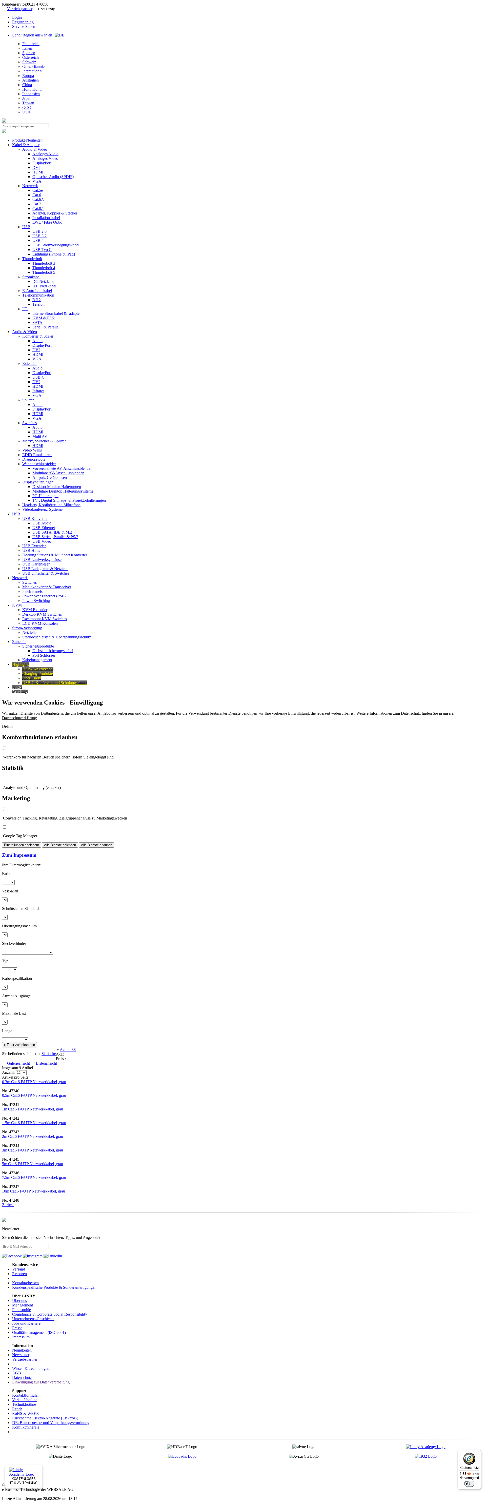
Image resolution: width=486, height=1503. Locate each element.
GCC (26, 107)
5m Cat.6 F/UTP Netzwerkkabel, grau (32, 1164)
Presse (17, 1328)
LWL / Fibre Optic (47, 222)
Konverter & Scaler (37, 336)
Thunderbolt (32, 259)
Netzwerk (30, 186)
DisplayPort (41, 163)
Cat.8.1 (38, 208)
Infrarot (38, 391)
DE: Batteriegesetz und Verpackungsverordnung (50, 1422)
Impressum (21, 1337)
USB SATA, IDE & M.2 (52, 532)
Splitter (28, 400)
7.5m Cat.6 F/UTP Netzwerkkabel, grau (34, 1177)
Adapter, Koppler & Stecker (54, 213)
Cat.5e (37, 190)
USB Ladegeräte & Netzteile (45, 569)
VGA (37, 181)
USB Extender (34, 546)
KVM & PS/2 (43, 318)
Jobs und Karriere (26, 1323)
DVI (36, 167)
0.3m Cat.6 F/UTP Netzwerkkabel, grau (34, 1082)
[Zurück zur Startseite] (4, 121)
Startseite (49, 1053)
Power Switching (36, 600)
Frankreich (30, 44)
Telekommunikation (38, 295)
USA (26, 112)
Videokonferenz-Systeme (42, 509)
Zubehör (19, 641)
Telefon (38, 304)
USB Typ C (42, 249)
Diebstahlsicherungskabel (52, 651)
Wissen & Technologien (31, 1368)
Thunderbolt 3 (43, 263)
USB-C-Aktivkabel (37, 669)
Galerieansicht (18, 1063)
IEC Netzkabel (44, 286)
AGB (16, 1373)
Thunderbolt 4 (43, 268)
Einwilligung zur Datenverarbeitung (41, 1382)
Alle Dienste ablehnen (60, 845)
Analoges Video (45, 158)
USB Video (41, 541)
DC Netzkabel (43, 281)
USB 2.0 (39, 231)
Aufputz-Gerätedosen (49, 477)
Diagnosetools (33, 459)
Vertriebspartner (19, 9)
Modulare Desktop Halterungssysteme (62, 491)
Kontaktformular (25, 1395)
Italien (27, 48)
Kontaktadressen (25, 1283)
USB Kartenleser (36, 564)
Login (17, 17)
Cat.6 (36, 195)
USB (26, 227)
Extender (29, 363)
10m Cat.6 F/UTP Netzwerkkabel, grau (33, 1191)
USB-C (38, 377)
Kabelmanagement (37, 660)
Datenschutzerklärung (19, 718)
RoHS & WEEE (25, 1413)
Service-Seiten (23, 26)
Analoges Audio (45, 154)
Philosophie (21, 1309)
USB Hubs (31, 550)
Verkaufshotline (24, 1400)
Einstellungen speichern (21, 845)
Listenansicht (46, 1063)
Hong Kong (32, 89)
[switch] (469, 1484)
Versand (18, 1269)
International (32, 71)
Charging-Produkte (37, 673)
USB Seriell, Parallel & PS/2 (55, 537)
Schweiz (29, 62)
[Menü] (478, 1453)
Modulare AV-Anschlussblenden (58, 473)
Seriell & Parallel (45, 327)
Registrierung (23, 22)
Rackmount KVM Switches (44, 619)
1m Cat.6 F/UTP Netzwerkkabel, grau (32, 1109)
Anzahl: (9, 1072)
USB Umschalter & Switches (45, 573)
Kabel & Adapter (25, 145)
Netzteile (29, 632)
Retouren (19, 1274)
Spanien (28, 53)
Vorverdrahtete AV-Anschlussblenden (62, 468)
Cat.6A (38, 199)
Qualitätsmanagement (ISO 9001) (39, 1332)
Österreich (30, 57)
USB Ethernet (43, 527)
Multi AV (39, 436)
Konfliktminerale (25, 1427)
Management (22, 1305)
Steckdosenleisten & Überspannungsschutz (56, 637)
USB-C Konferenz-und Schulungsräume (54, 682)
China (27, 85)
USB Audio (41, 523)
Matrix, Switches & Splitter (44, 441)
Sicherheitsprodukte (38, 646)
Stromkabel (31, 277)
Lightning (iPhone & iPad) (53, 254)
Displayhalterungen (37, 482)
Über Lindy (46, 9)
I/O (25, 309)
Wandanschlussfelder (39, 464)
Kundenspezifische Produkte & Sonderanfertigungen (54, 1287)
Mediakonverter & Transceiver (46, 587)
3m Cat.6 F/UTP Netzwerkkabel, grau (32, 1150)
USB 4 (38, 240)
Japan (26, 98)
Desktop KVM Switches (42, 614)
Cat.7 (36, 204)
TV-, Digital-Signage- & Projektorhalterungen (69, 500)
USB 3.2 (39, 236)
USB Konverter (35, 518)
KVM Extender (34, 610)
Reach (17, 1409)
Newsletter (20, 1355)
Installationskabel (46, 218)
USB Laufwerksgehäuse (42, 559)
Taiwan (28, 103)
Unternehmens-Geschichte (33, 1319)
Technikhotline (24, 1404)
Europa (28, 75)
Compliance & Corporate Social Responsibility (49, 1314)
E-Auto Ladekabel (37, 290)
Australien (30, 80)
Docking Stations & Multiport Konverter (54, 555)
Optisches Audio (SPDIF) (53, 176)
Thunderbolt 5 (43, 272)
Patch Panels (32, 591)
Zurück (8, 1205)
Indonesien (31, 94)
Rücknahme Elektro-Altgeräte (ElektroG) (45, 1418)
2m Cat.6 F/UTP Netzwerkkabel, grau (32, 1136)
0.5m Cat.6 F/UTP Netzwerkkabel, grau (34, 1095)
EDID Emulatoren (37, 455)
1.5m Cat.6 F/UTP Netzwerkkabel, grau (34, 1123)
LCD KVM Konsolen (40, 623)
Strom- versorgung (27, 628)
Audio (37, 341)
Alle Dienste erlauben (96, 845)
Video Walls (32, 450)
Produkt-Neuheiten (27, 140)
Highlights (20, 664)
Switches (29, 423)
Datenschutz (22, 1377)
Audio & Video (34, 149)
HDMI (37, 172)
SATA (37, 322)
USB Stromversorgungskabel (55, 245)
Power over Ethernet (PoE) (44, 596)
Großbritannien (34, 66)
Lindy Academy (20, 689)
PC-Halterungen (45, 496)
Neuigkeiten (22, 1350)
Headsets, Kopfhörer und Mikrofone (51, 505)
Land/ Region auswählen (32, 35)
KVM (17, 605)
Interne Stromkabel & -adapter (56, 313)
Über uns (19, 1300)
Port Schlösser (43, 655)
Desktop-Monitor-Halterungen (56, 486)
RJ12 (36, 300)
